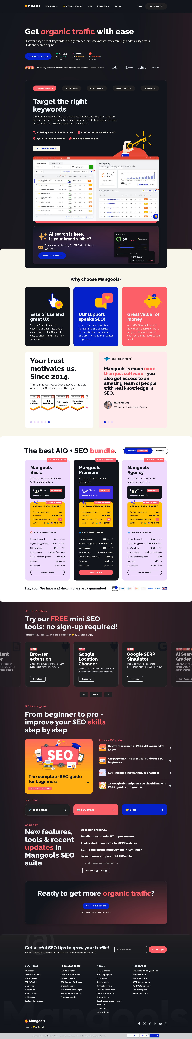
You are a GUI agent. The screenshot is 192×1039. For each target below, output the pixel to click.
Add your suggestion (95, 870)
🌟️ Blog (131, 809)
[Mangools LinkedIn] (155, 1024)
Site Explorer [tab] (150, 88)
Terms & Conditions (105, 993)
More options (133, 1036)
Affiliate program (104, 975)
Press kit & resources (106, 990)
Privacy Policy (103, 997)
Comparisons (102, 978)
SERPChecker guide (141, 982)
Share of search (67, 986)
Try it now (37, 679)
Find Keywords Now (45, 148)
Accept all (154, 1036)
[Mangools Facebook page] (149, 1024)
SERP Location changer (71, 990)
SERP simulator (68, 971)
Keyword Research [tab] (44, 88)
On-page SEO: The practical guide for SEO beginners (135, 760)
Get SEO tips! (158, 949)
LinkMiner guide (140, 990)
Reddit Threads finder (70, 975)
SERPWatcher (31, 982)
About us (101, 1005)
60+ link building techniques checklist (133, 772)
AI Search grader (68, 978)
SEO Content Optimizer (71, 982)
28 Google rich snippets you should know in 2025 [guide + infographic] (137, 785)
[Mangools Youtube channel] (160, 1024)
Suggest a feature (104, 986)
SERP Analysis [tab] (72, 88)
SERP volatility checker (71, 993)
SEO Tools (50, 6)
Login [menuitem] (140, 6)
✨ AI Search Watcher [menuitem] (73, 6)
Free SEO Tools (71, 965)
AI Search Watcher (33, 975)
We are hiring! (103, 1012)
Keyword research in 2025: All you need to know (136, 747)
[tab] (31, 422)
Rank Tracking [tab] (96, 88)
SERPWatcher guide (141, 986)
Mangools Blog (139, 975)
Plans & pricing (103, 971)
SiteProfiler (30, 990)
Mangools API (31, 993)
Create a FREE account (38, 56)
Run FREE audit (88, 679)
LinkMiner (29, 986)
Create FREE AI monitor (52, 255)
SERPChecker (31, 978)
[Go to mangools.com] (35, 1021)
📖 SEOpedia (85, 809)
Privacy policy (87, 1036)
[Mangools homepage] (32, 6)
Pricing (118, 6)
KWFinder (29, 971)
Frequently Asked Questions (145, 971)
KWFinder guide (140, 978)
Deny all (144, 1036)
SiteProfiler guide (140, 993)
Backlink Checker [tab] (123, 88)
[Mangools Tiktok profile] (139, 1024)
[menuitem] (90, 6)
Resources (102, 6)
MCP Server (30, 997)
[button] (84, 694)
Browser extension (69, 997)
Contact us (101, 1009)
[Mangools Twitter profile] (144, 1024)
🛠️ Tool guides (38, 809)
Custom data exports (34, 1001)
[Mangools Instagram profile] (165, 1024)
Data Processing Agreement (109, 1001)
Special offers (103, 982)
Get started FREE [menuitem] (156, 6)
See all (96, 694)
